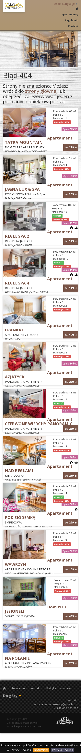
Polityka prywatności (59, 688)
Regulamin (71, 20)
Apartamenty (70, 14)
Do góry (10, 695)
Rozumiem (41, 750)
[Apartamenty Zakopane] (14, 6)
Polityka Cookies (62, 750)
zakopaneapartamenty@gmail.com (56, 704)
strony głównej (41, 91)
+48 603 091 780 (67, 708)
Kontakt (73, 26)
